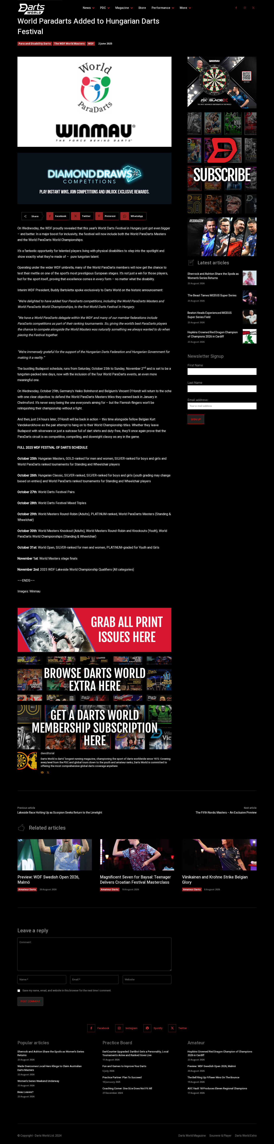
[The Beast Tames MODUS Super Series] (250, 297)
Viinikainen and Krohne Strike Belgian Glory (215, 879)
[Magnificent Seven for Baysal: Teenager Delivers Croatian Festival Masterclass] (137, 854)
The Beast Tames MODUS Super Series (212, 295)
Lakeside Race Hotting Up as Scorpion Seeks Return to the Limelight (59, 813)
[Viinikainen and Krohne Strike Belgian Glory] (219, 854)
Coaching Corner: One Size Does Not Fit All (127, 1088)
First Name (195, 365)
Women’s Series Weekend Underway (38, 1081)
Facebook (103, 1028)
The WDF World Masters (69, 43)
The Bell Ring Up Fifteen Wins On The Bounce (213, 1077)
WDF (91, 43)
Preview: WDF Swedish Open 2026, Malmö (48, 879)
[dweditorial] (27, 763)
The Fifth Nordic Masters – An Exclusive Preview (226, 813)
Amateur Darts (27, 889)
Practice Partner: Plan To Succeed (122, 1077)
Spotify (158, 1028)
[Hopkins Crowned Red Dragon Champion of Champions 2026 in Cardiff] (250, 336)
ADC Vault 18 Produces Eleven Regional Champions (217, 1088)
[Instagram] (245, 8)
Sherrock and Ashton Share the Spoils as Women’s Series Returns (213, 276)
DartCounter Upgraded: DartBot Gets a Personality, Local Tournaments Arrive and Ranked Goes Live (135, 1053)
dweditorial (47, 753)
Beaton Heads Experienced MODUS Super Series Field (210, 315)
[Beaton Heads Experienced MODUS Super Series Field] (250, 317)
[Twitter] (253, 8)
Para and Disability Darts (35, 43)
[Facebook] (236, 8)
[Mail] (42, 771)
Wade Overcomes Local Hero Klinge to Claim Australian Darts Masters (49, 1068)
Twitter (183, 1028)
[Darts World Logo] (39, 9)
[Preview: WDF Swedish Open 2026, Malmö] (54, 854)
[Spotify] (147, 1028)
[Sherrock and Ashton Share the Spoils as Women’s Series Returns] (250, 278)
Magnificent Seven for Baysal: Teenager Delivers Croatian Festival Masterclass (135, 879)
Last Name (195, 383)
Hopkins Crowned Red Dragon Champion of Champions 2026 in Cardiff (213, 334)
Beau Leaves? (25, 1092)
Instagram (131, 1028)
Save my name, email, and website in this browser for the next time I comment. (66, 990)
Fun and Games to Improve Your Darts (124, 1066)
